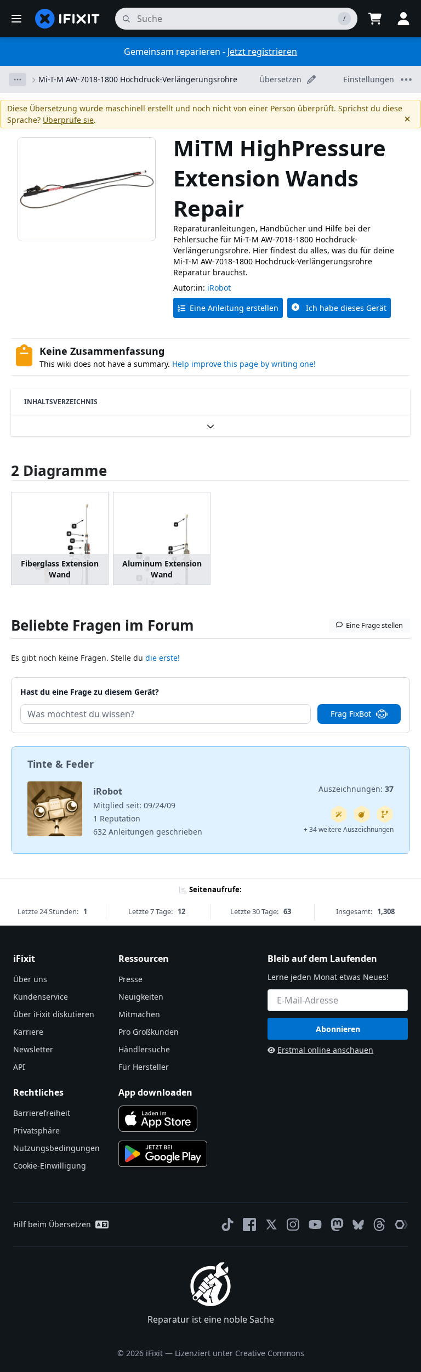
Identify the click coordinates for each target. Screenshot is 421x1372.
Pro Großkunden (148, 1032)
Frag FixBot (351, 713)
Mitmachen (139, 1014)
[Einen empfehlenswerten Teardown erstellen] (362, 814)
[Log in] (403, 19)
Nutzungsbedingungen (56, 1148)
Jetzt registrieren (262, 52)
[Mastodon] (337, 1224)
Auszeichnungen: (356, 789)
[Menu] (16, 19)
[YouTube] (315, 1224)
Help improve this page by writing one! (244, 364)
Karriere (28, 1032)
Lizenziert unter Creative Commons (239, 1353)
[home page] (67, 19)
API (19, 1067)
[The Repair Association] (401, 1224)
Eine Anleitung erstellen (234, 308)
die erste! (162, 658)
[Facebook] (249, 1224)
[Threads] (379, 1224)
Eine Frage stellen (374, 625)
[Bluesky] (358, 1225)
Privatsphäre (36, 1130)
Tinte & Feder (60, 763)
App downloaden (155, 1092)
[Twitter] (271, 1224)
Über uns (30, 979)
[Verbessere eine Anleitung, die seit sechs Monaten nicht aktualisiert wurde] (385, 814)
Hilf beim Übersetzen (52, 1224)
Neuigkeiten (140, 996)
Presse (130, 979)
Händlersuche (144, 1049)
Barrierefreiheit (41, 1113)
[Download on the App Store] (157, 1118)
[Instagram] (293, 1224)
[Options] (17, 79)
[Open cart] (375, 19)
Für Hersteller (143, 1067)
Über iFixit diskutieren (53, 1014)
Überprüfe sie (68, 120)
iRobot (219, 287)
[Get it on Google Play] (162, 1154)
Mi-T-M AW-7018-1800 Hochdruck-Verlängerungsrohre (137, 79)
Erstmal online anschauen (325, 1050)
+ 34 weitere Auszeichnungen (349, 829)
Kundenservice (40, 996)
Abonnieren (338, 1029)
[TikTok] (227, 1224)
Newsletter (33, 1049)
